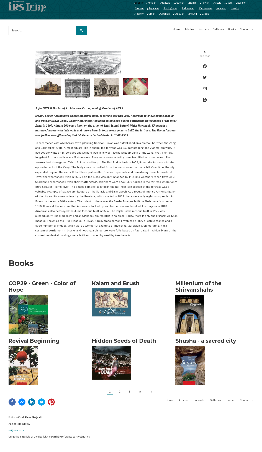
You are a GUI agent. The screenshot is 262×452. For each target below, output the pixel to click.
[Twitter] (41, 401)
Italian (192, 2)
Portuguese (170, 8)
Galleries (218, 29)
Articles (189, 29)
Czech (229, 2)
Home (176, 29)
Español (241, 2)
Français (165, 2)
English (139, 2)
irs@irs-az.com (17, 430)
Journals (203, 29)
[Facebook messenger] (21, 401)
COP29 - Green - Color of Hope (42, 286)
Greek (151, 13)
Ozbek (205, 13)
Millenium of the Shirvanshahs (198, 286)
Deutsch (179, 2)
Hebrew (139, 13)
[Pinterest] (51, 401)
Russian (152, 2)
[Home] (27, 6)
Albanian (165, 13)
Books (232, 29)
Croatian (179, 13)
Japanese (153, 8)
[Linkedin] (31, 401)
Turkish (205, 2)
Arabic (217, 2)
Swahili (193, 13)
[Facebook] (12, 401)
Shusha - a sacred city (205, 341)
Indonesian (188, 8)
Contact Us (246, 29)
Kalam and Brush (116, 283)
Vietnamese (205, 8)
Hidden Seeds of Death (124, 341)
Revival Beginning (34, 341)
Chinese (139, 8)
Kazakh (235, 8)
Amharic (221, 8)
